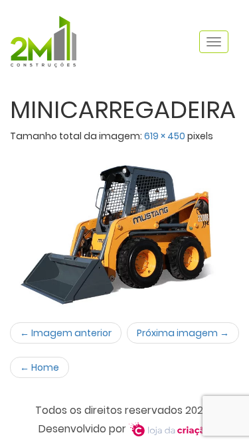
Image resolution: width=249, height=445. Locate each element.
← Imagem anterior (66, 333)
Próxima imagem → (183, 333)
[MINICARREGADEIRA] (124, 226)
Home (39, 367)
